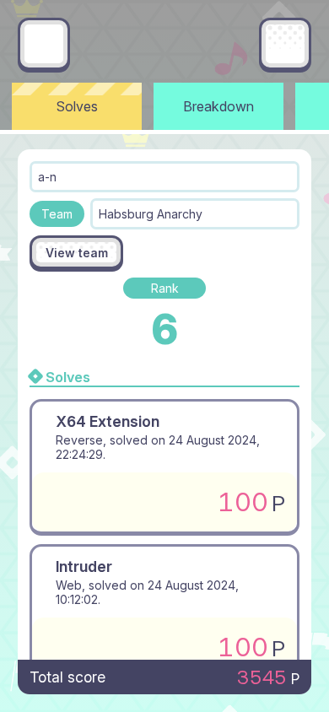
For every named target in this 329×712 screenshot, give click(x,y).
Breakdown (218, 106)
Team (57, 214)
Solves (77, 106)
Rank (165, 288)
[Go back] (43, 43)
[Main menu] (285, 43)
